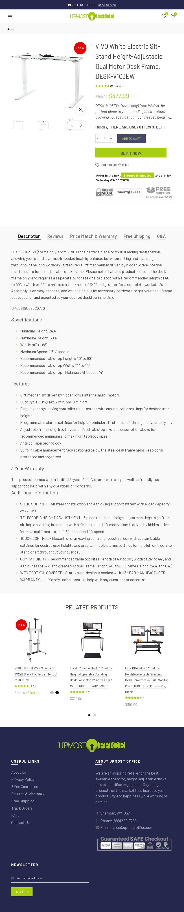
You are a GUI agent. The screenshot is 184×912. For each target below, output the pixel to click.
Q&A (161, 236)
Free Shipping (137, 236)
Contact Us (20, 822)
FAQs (15, 815)
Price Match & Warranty (93, 236)
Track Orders (22, 808)
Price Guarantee (24, 786)
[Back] (11, 28)
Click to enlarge (81, 110)
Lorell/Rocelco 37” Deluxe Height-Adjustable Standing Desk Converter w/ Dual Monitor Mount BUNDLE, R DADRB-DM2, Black (146, 680)
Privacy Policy (23, 779)
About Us (18, 772)
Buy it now (131, 153)
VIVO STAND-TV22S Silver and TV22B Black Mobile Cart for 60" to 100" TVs (36, 674)
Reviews (55, 236)
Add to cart (131, 138)
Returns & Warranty (27, 793)
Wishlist (166, 14)
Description (29, 236)
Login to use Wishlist (114, 164)
